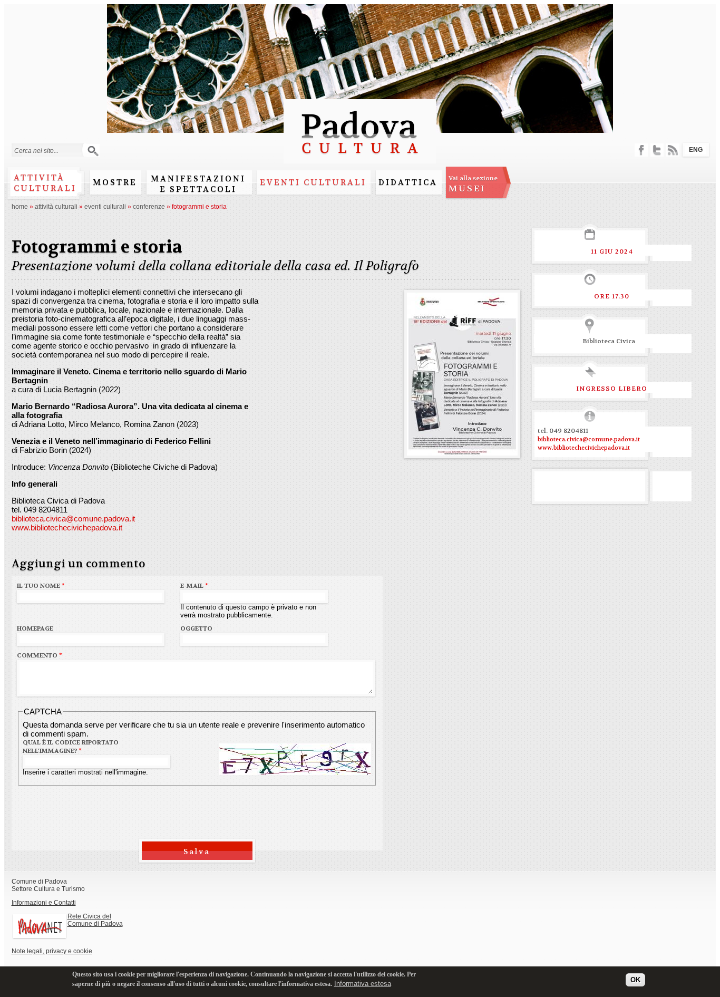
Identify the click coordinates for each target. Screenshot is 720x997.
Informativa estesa (362, 984)
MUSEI (473, 184)
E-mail (194, 586)
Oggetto (196, 628)
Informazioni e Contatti (44, 902)
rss (672, 150)
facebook (641, 150)
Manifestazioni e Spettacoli (198, 184)
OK (635, 980)
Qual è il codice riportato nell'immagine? (71, 746)
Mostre (115, 182)
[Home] (360, 158)
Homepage (35, 628)
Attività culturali (45, 182)
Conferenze (149, 206)
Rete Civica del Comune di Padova (95, 920)
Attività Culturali (56, 206)
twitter (657, 150)
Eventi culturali (313, 182)
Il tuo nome (41, 586)
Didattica (407, 182)
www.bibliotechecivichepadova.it (67, 527)
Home (20, 206)
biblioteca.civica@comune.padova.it (73, 518)
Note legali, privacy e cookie (52, 951)
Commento (39, 655)
